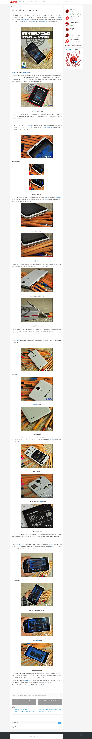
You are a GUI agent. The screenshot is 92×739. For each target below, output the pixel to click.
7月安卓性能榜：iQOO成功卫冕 (44, 711)
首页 (12, 6)
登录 (76, 2)
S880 (28, 19)
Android (46, 199)
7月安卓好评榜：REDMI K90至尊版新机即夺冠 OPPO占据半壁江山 (50, 709)
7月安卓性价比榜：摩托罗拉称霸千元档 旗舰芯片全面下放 (23, 711)
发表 (59, 722)
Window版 (72, 37)
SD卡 (41, 501)
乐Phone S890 (34, 21)
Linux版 (77, 37)
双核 (15, 72)
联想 (60, 17)
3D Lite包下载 (78, 14)
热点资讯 (17, 6)
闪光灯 (49, 439)
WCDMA (27, 534)
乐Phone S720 (39, 266)
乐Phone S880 (44, 21)
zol (12, 13)
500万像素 (48, 438)
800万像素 (34, 404)
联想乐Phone (24, 19)
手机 (26, 17)
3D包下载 (77, 13)
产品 (43, 684)
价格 (45, 682)
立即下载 (72, 20)
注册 (80, 2)
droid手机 (22, 15)
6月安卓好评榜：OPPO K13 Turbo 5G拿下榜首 (47, 713)
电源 (35, 231)
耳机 (39, 231)
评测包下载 (72, 13)
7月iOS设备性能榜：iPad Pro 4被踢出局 (20, 709)
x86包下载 (72, 14)
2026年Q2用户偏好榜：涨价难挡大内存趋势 (20, 713)
